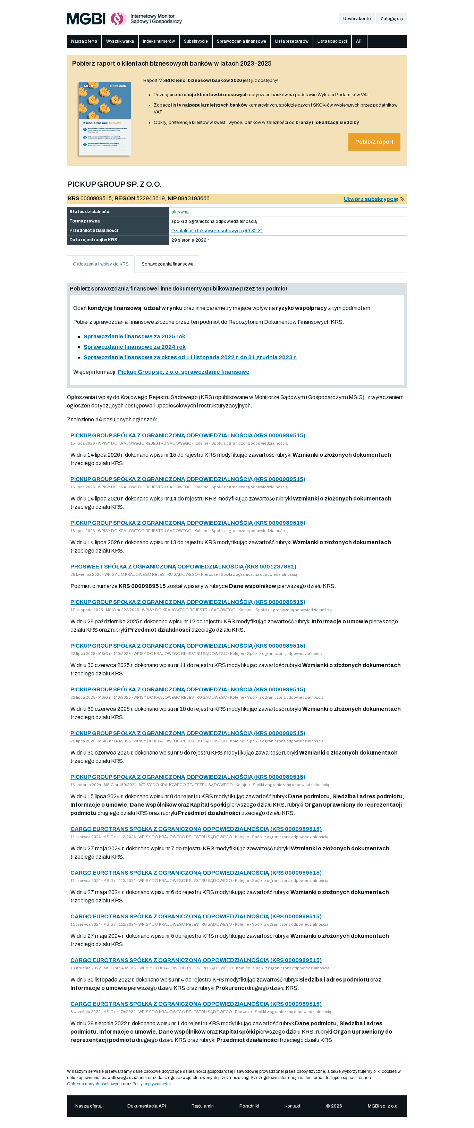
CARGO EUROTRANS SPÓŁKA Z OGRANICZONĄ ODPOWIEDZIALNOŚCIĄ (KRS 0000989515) (196, 829)
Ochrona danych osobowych (94, 1083)
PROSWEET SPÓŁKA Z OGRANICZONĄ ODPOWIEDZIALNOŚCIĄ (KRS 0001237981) (183, 567)
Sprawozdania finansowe (241, 41)
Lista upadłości (332, 41)
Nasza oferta (84, 41)
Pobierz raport (374, 142)
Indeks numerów (159, 41)
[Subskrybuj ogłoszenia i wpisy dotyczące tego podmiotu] (402, 199)
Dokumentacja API (146, 1106)
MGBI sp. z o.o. (383, 1106)
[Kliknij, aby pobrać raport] (105, 158)
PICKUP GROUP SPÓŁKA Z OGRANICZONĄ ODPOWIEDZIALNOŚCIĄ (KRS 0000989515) (187, 435)
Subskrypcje (196, 41)
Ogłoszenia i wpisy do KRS (101, 264)
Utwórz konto (357, 18)
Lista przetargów (291, 41)
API (359, 41)
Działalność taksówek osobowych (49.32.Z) (217, 230)
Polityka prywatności (152, 1083)
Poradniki (249, 1106)
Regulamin (203, 1106)
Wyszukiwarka (120, 41)
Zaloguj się (391, 18)
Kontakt (293, 1106)
